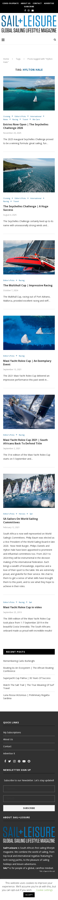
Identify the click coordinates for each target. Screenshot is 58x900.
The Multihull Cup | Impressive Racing (28, 285)
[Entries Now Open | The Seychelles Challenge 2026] (29, 93)
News (5, 119)
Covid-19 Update (10, 3)
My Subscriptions (12, 732)
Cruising (6, 116)
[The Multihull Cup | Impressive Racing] (29, 257)
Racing (15, 119)
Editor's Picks (20, 116)
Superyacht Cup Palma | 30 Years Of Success (27, 678)
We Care (36, 119)
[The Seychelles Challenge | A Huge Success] (29, 175)
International (35, 116)
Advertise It (9, 753)
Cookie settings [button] (44, 890)
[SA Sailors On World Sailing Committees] (29, 491)
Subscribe (29, 6)
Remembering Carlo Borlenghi (19, 660)
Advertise (49, 3)
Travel (25, 119)
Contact (37, 3)
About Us (25, 3)
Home (6, 58)
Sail (31, 514)
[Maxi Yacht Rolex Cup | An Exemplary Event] (29, 333)
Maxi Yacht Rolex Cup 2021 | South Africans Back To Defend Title (25, 441)
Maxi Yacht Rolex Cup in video (22, 607)
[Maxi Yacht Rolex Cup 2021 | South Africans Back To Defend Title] (29, 412)
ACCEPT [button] (29, 894)
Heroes (22, 514)
